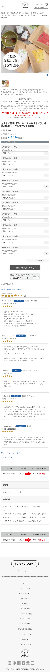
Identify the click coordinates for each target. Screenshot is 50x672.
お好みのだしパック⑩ (10, 247)
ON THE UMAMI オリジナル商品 (18, 13)
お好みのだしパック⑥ (10, 203)
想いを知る (25, 598)
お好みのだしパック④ (10, 180)
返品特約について (7, 284)
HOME (3, 13)
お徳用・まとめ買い (38, 13)
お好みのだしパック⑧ (10, 225)
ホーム (25, 583)
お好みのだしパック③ (10, 169)
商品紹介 (25, 604)
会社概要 (25, 639)
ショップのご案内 (25, 645)
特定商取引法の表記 (25, 629)
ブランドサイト (25, 588)
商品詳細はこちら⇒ (39, 514)
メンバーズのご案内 (25, 614)
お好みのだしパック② (10, 158)
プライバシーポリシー (25, 634)
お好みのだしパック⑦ (10, 214)
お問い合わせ (25, 624)
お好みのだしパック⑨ (10, 236)
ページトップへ (27, 571)
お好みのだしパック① (10, 147)
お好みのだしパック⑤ (10, 192)
